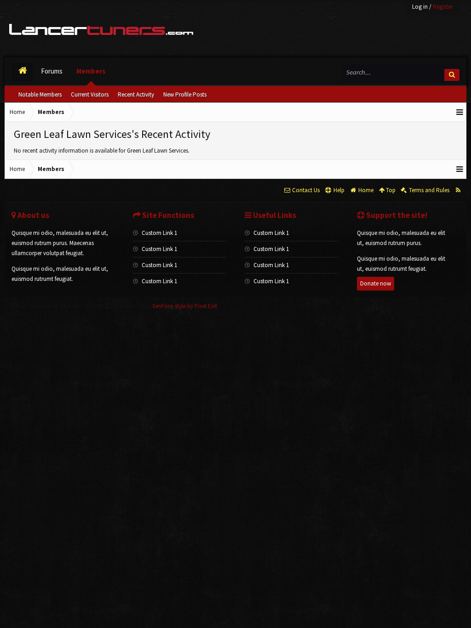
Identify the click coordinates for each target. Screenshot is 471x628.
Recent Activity (136, 94)
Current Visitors (90, 94)
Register (443, 7)
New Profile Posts (185, 94)
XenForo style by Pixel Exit (184, 306)
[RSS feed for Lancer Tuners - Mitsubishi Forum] (458, 190)
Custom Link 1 (158, 233)
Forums (52, 71)
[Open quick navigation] (460, 112)
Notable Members (40, 94)
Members (90, 71)
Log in (420, 7)
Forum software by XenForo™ (79, 306)
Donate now (375, 283)
